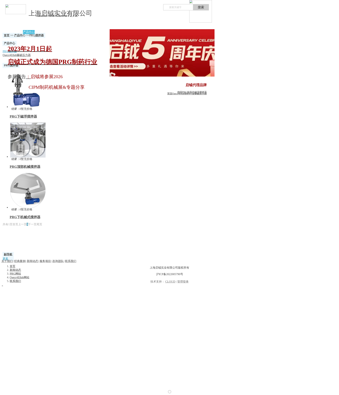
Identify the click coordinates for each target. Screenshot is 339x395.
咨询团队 (58, 261)
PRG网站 (15, 273)
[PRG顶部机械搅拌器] (87, 139)
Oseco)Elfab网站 (19, 277)
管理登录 (183, 281)
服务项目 (45, 261)
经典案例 (19, 261)
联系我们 (15, 281)
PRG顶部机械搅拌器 (25, 167)
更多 (5, 258)
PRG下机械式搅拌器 (25, 217)
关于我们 (7, 261)
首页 (7, 35)
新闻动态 (15, 269)
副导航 (8, 254)
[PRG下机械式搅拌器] (87, 190)
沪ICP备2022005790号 (169, 274)
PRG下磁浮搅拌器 (23, 116)
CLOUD (170, 281)
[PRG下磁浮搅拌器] (87, 89)
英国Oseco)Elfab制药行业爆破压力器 (187, 93)
